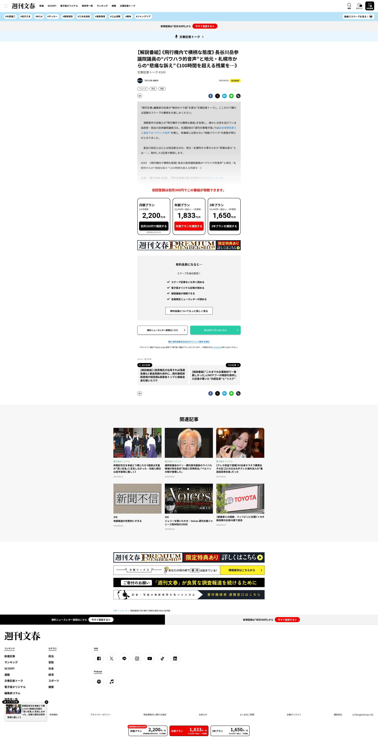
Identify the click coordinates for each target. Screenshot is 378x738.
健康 (51, 687)
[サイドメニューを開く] (6, 6)
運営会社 (338, 714)
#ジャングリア (143, 16)
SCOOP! (52, 5)
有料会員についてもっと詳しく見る (189, 311)
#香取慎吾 (68, 16)
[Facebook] (99, 659)
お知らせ (203, 714)
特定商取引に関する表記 (155, 714)
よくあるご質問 (247, 714)
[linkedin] (175, 659)
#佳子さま (25, 16)
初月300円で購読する (154, 226)
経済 (51, 675)
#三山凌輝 (115, 16)
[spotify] (99, 682)
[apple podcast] (112, 682)
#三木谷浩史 (84, 16)
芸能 (162, 88)
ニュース (142, 88)
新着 (41, 5)
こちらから (216, 347)
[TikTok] (162, 659)
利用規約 (53, 714)
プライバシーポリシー (100, 714)
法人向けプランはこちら (215, 330)
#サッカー (52, 16)
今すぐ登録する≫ (204, 26)
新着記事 (9, 656)
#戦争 (128, 16)
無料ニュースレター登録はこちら (162, 330)
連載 (114, 5)
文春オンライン (294, 714)
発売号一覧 (87, 5)
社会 (51, 668)
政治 (153, 88)
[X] (112, 659)
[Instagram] (137, 659)
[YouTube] (150, 659)
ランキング (102, 5)
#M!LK (39, 16)
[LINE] (124, 659)
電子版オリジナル (69, 5)
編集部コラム (12, 693)
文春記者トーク (127, 5)
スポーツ (53, 681)
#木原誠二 (10, 16)
